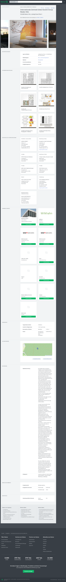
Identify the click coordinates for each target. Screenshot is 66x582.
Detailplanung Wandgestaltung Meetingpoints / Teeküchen (26, 131)
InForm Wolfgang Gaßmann (44, 179)
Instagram (45, 541)
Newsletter (17, 541)
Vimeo (44, 547)
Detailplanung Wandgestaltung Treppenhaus (44, 131)
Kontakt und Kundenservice (6, 541)
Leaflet (46, 355)
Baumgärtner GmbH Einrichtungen (45, 141)
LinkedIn (44, 545)
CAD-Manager (17, 545)
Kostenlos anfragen (28, 571)
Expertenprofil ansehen (43, 149)
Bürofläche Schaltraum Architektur (45, 513)
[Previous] (2, 34)
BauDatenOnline (32, 541)
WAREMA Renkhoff (24, 218)
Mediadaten (3, 545)
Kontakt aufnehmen (28, 224)
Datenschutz (60, 579)
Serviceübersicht (18, 539)
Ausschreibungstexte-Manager (20, 543)
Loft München (5, 509)
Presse (2, 543)
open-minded (41, 518)
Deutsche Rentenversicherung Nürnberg (46, 519)
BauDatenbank (31, 539)
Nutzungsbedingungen (54, 579)
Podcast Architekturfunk (47, 551)
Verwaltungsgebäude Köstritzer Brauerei (46, 509)
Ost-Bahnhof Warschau (7, 518)
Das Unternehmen (4, 539)
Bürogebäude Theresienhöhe (26, 514)
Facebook (44, 539)
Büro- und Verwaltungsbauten (43, 57)
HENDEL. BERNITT (40, 17)
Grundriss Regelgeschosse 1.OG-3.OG (46, 87)
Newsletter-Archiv (4, 547)
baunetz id (31, 545)
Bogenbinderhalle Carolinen (26, 509)
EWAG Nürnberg (24, 515)
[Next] (54, 34)
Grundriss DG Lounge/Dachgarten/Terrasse (26, 109)
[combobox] (40, 2)
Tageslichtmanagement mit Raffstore (26, 221)
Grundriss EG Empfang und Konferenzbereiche (26, 88)
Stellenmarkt (17, 547)
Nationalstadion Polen (7, 519)
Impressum (63, 579)
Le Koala (22, 513)
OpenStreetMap (50, 355)
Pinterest (44, 543)
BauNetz (30, 543)
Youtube (44, 549)
